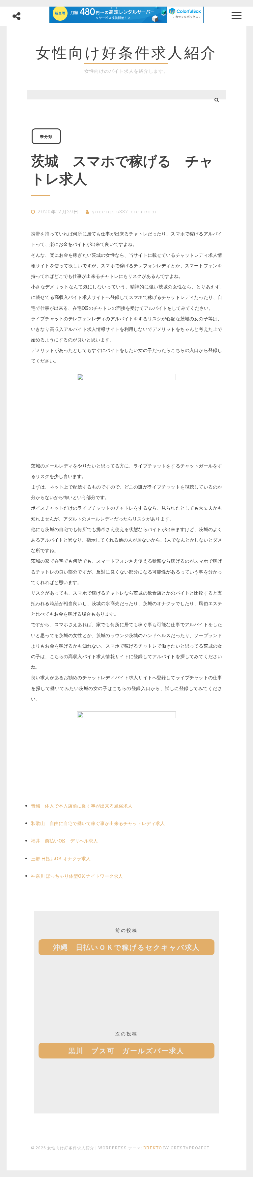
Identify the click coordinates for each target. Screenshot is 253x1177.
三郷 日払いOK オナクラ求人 (61, 858)
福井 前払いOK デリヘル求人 (64, 841)
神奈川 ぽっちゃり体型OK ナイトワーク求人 (77, 876)
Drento (152, 1147)
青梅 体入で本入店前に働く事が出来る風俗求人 (81, 806)
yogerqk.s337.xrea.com (124, 211)
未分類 (46, 136)
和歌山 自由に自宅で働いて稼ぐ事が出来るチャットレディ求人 (98, 823)
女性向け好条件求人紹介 (126, 52)
